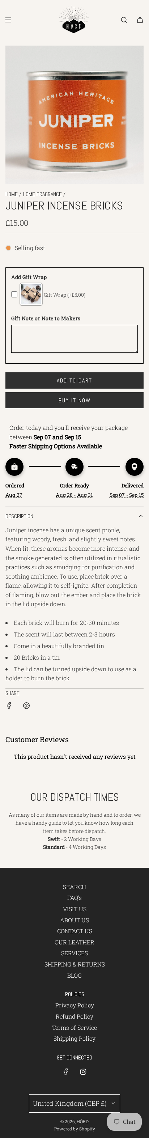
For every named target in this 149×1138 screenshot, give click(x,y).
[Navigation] (8, 20)
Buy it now (75, 400)
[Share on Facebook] (9, 707)
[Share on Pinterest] (26, 707)
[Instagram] (83, 1072)
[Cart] (140, 20)
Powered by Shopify (74, 1128)
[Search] (124, 20)
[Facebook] (66, 1072)
